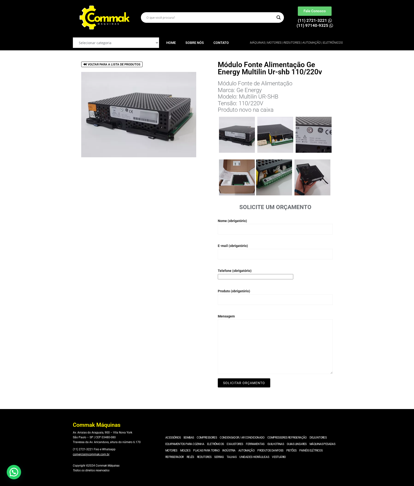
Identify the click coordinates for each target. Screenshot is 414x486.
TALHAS (231, 457)
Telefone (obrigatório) (235, 271)
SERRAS (219, 457)
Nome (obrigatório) (232, 221)
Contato (221, 43)
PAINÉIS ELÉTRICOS (310, 450)
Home (171, 43)
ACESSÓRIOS (173, 437)
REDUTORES (204, 457)
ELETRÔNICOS (215, 444)
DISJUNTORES (318, 437)
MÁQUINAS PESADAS (322, 444)
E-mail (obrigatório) (233, 246)
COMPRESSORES (207, 437)
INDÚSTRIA (229, 450)
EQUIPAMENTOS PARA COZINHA (184, 444)
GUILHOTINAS (275, 444)
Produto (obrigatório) (234, 291)
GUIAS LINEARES (297, 444)
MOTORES (171, 450)
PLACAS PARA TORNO (206, 450)
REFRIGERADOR (174, 457)
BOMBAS (189, 437)
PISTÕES (291, 450)
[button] (14, 472)
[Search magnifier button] (278, 17)
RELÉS (190, 457)
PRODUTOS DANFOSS (270, 450)
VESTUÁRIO (279, 457)
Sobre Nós (194, 43)
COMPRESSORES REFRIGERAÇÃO (287, 437)
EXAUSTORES (235, 444)
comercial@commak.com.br (91, 454)
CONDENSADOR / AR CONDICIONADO (242, 437)
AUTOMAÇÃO (246, 450)
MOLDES (185, 450)
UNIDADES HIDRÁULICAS (254, 457)
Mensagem (226, 316)
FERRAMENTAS (255, 444)
